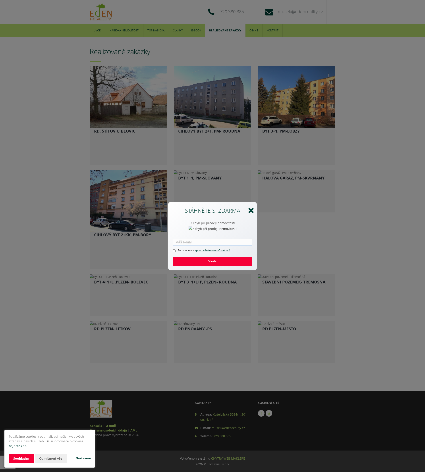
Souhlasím (21, 458)
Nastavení (83, 458)
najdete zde (17, 446)
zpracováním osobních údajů (212, 250)
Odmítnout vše (50, 458)
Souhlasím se (186, 250)
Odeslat (212, 261)
